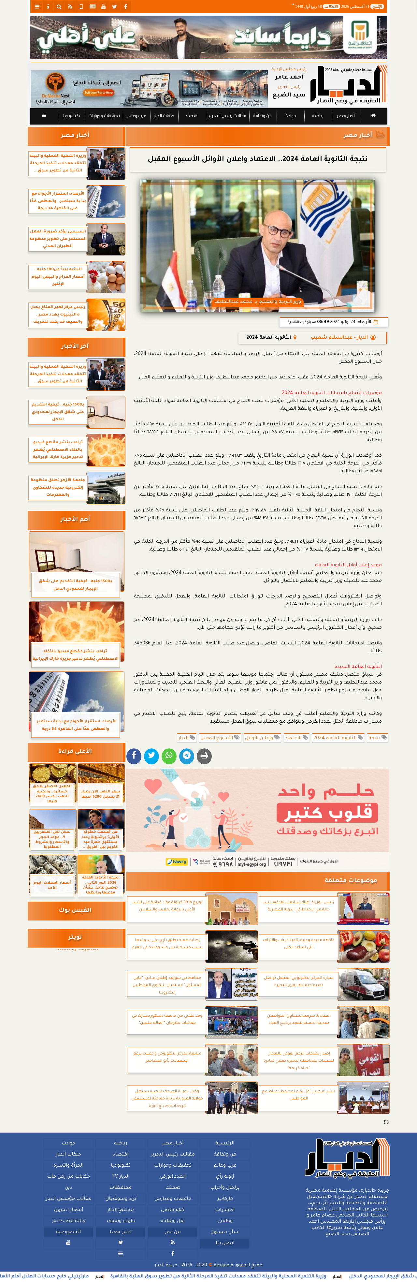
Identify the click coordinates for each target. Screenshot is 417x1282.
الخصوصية (68, 1232)
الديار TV (120, 1177)
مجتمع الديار (120, 1210)
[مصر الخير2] (258, 819)
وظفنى (224, 1221)
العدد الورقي (173, 1177)
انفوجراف (225, 1210)
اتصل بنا (224, 1243)
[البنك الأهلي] (208, 37)
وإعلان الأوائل (259, 738)
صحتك (172, 1188)
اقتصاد (191, 116)
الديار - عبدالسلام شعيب (339, 338)
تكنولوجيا (71, 116)
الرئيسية (224, 1143)
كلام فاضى (172, 1210)
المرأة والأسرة (68, 1166)
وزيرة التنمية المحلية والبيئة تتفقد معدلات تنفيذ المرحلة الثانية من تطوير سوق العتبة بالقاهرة (282, 1276)
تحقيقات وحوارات (104, 116)
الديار (184, 738)
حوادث (290, 116)
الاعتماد (294, 738)
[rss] (70, 6)
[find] (59, 6)
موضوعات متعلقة (351, 881)
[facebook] (126, 6)
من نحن (173, 1232)
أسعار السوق (68, 1210)
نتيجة (374, 738)
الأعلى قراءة (75, 752)
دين (68, 1188)
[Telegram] (186, 756)
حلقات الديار (164, 116)
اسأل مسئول (224, 1232)
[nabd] (81, 6)
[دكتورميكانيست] (149, 89)
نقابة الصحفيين (68, 1221)
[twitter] (114, 6)
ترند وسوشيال (120, 1199)
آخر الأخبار (75, 347)
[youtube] (103, 6)
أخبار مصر (345, 116)
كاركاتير (225, 1199)
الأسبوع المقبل (217, 738)
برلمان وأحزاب (224, 1188)
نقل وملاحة (173, 1221)
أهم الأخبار (75, 520)
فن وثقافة (262, 116)
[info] (48, 6)
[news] (92, 6)
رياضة (318, 116)
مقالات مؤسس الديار (68, 1199)
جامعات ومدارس (172, 1199)
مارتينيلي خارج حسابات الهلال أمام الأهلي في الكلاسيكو (89, 1276)
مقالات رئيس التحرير (227, 116)
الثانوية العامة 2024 (335, 738)
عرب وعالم (136, 116)
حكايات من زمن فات (68, 1177)
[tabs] (37, 6)
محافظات (120, 1188)
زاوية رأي (225, 1177)
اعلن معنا (120, 1232)
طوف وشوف (120, 1221)
